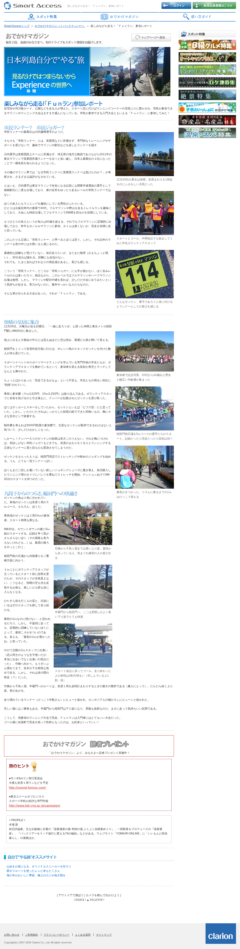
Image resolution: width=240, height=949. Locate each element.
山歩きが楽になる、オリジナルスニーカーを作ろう (39, 866)
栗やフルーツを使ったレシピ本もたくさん (33, 871)
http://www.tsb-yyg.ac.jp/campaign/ (34, 805)
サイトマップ (104, 934)
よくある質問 (82, 934)
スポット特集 (42, 17)
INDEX (79, 900)
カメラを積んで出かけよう (103, 895)
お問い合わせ (11, 934)
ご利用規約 (31, 934)
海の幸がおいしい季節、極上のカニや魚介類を (36, 875)
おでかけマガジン (120, 17)
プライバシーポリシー (56, 934)
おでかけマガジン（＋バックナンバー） (60, 26)
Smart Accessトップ (17, 26)
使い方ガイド (197, 17)
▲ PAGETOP (94, 900)
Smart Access (33, 6)
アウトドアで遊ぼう (71, 895)
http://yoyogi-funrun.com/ (27, 787)
